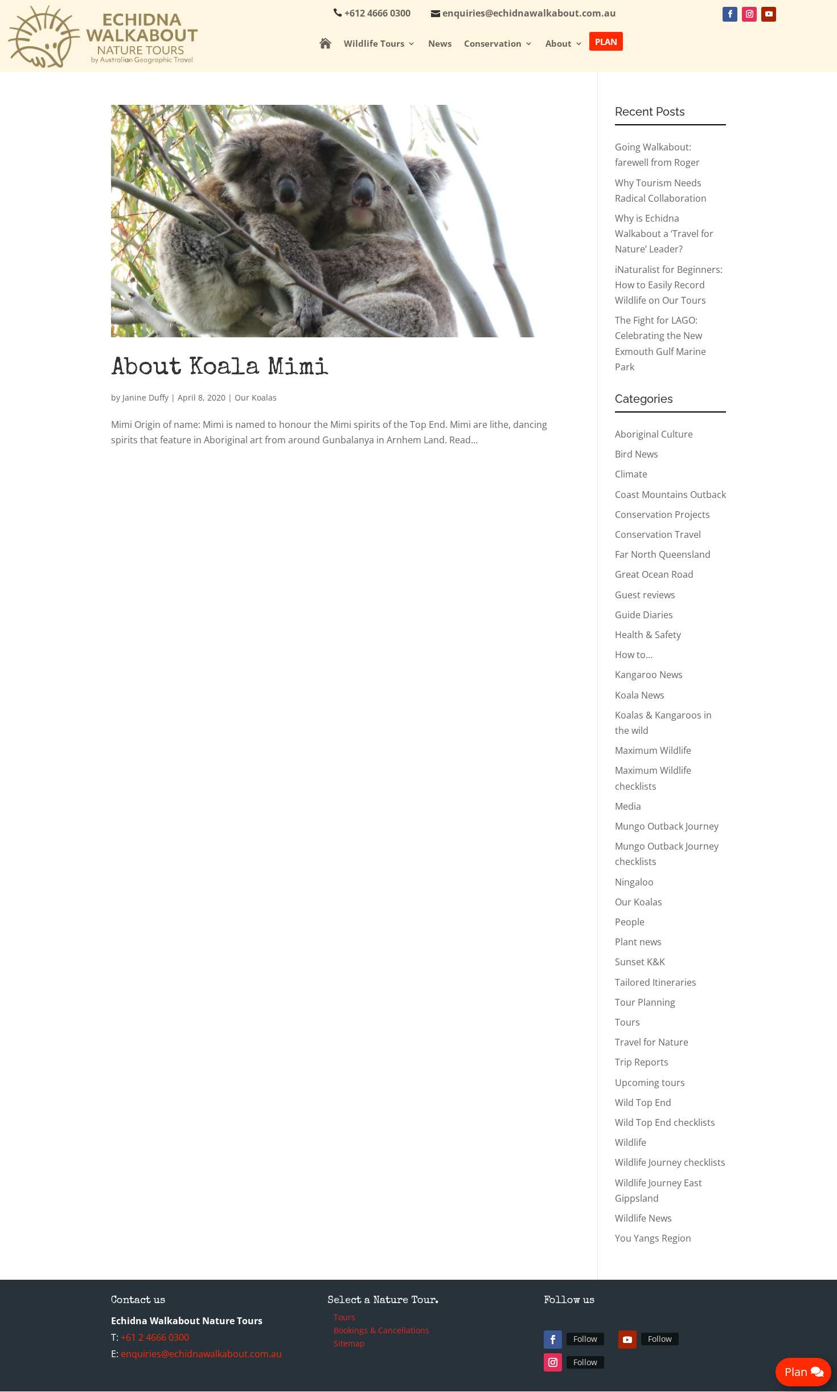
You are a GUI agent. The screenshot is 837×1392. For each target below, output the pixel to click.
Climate (631, 474)
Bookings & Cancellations (381, 1332)
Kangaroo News (649, 674)
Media (628, 806)
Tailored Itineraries (655, 982)
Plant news (638, 942)
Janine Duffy (145, 397)
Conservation (493, 44)
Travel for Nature (651, 1042)
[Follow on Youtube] (768, 14)
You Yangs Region (653, 1238)
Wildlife (630, 1142)
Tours (627, 1022)
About (558, 44)
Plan (606, 41)
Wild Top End (643, 1102)
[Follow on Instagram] (749, 14)
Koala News (639, 695)
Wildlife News (643, 1218)
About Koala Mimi (219, 369)
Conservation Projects (662, 514)
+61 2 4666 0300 (155, 1337)
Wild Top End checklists (665, 1122)
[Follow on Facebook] (730, 14)
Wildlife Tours (374, 44)
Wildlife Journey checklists (670, 1162)
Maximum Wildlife (653, 750)
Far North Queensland (663, 554)
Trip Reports (641, 1062)
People (630, 922)
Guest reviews (645, 595)
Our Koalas (256, 397)
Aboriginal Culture (654, 434)
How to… (634, 654)
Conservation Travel (658, 534)
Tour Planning (645, 1002)
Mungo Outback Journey (667, 826)
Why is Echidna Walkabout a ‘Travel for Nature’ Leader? (664, 233)
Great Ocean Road (654, 574)
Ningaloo (634, 882)
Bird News (636, 454)
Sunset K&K (640, 962)
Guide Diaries (644, 615)
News (440, 44)
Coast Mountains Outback (670, 494)
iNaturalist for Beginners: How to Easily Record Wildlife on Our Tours (669, 285)
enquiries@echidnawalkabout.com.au (201, 1354)
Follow (585, 1338)
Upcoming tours (650, 1082)
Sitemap (349, 1345)
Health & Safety (648, 634)
